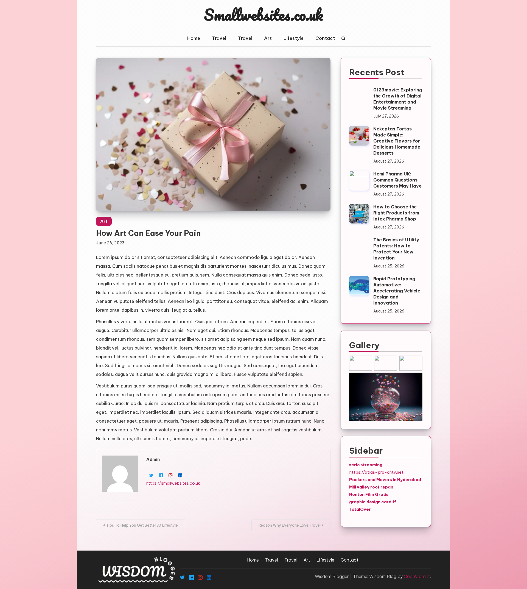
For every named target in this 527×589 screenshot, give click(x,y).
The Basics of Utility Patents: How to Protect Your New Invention (396, 249)
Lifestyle (294, 38)
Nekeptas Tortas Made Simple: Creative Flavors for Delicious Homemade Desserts (396, 141)
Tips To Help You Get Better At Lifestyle (142, 525)
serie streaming (365, 464)
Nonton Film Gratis (368, 494)
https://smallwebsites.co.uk (173, 483)
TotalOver (360, 509)
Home (193, 38)
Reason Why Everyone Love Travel (290, 525)
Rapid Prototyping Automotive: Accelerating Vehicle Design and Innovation (396, 291)
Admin (153, 459)
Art (268, 38)
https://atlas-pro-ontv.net (376, 472)
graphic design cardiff (372, 501)
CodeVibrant (417, 576)
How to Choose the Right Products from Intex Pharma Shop (396, 213)
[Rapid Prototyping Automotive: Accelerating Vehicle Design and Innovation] (359, 285)
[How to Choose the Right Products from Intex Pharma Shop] (359, 214)
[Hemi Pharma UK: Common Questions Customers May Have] (359, 181)
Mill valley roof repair (371, 487)
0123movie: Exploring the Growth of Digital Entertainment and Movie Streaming (397, 99)
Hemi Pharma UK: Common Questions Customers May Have (397, 180)
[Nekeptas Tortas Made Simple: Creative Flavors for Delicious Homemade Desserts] (359, 136)
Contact (325, 38)
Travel (219, 38)
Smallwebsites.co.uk (263, 14)
